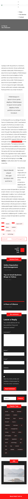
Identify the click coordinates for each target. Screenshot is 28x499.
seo (4, 234)
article (6, 411)
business (19, 411)
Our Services (22, 4)
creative (15, 415)
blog (13, 411)
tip (20, 442)
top (11, 446)
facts (14, 418)
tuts (6, 449)
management (14, 428)
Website (6, 368)
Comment (7, 332)
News (7, 227)
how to (14, 421)
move (13, 432)
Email (6, 359)
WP (6, 452)
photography (8, 435)
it (21, 425)
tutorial (17, 446)
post (16, 435)
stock (6, 442)
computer (8, 230)
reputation (14, 439)
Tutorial (6, 306)
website (12, 449)
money (6, 432)
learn (6, 428)
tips (6, 446)
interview (15, 425)
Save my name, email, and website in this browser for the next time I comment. (11, 381)
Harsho (7, 223)
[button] (22, 9)
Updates (14, 227)
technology (10, 234)
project (6, 439)
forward (7, 421)
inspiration (7, 425)
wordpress (20, 449)
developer (7, 418)
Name (6, 350)
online (19, 432)
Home (20, 2)
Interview (6, 269)
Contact (21, 7)
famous (21, 418)
